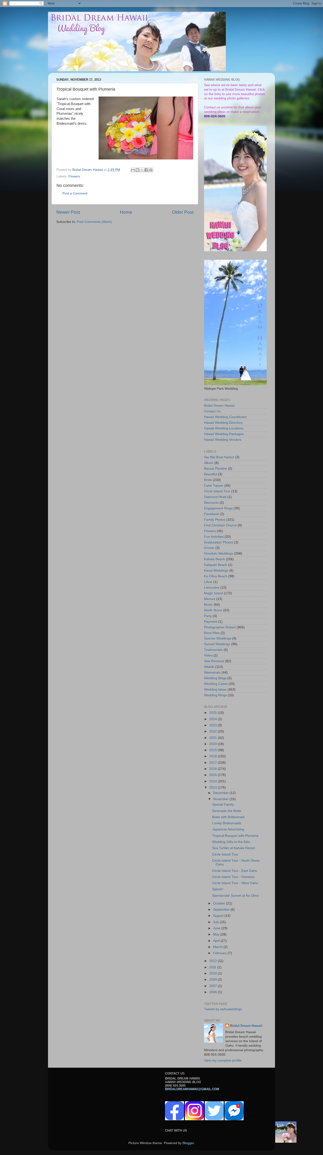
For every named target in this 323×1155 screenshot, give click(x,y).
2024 (213, 719)
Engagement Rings (218, 508)
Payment (210, 621)
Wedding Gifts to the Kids (231, 842)
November (221, 799)
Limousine (211, 587)
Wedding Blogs (215, 678)
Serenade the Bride (226, 811)
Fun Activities (214, 536)
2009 (213, 979)
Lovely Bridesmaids (226, 823)
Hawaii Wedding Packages (224, 434)
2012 (213, 961)
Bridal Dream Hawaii (219, 405)
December (221, 793)
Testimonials (213, 650)
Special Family (223, 804)
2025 (213, 712)
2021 (213, 738)
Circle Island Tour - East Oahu (234, 871)
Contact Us (212, 411)
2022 (213, 731)
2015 (213, 775)
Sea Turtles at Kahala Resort (233, 848)
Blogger (188, 1143)
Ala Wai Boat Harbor (219, 457)
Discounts (211, 502)
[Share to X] (142, 170)
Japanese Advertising (228, 829)
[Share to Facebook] (146, 170)
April (217, 941)
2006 (213, 992)
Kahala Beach (214, 559)
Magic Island (213, 593)
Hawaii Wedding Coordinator (225, 417)
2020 (213, 744)
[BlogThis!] (137, 170)
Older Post (182, 212)
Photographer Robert (220, 627)
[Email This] (133, 170)
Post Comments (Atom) (94, 222)
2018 (213, 756)
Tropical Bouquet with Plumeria (235, 836)
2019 (213, 750)
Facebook (211, 514)
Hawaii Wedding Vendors (222, 439)
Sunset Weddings (217, 644)
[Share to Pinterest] (150, 170)
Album (209, 463)
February (220, 953)
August (218, 915)
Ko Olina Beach (215, 576)
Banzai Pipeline (215, 468)
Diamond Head (215, 497)
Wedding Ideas (215, 689)
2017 (213, 762)
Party (208, 616)
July (216, 922)
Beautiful (210, 474)
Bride (208, 480)
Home (126, 212)
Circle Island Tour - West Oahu (235, 883)
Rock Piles (212, 633)
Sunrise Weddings (217, 638)
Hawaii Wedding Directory (223, 422)
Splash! (217, 889)
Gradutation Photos (218, 542)
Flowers (74, 176)
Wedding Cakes (216, 684)
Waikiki (209, 667)
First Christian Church (220, 525)
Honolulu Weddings (218, 553)
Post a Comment (74, 193)
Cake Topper (213, 485)
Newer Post (68, 212)
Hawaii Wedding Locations (224, 428)
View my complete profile (222, 1060)
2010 (213, 973)
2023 (213, 725)
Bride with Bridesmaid (228, 817)
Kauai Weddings (216, 570)
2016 (213, 769)
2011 (213, 967)
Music (208, 604)
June (217, 928)
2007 (213, 986)
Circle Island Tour (217, 491)
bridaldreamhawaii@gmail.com (192, 1089)
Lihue (208, 582)
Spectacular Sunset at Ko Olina (235, 895)
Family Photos (214, 519)
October (219, 903)
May (216, 934)
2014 (213, 781)
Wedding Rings (215, 695)
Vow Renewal (214, 661)
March (218, 947)
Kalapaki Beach (215, 565)
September (222, 909)
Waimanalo (212, 672)
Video (208, 655)
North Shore (213, 610)
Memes (209, 599)
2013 (213, 787)
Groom (209, 548)
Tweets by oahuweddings (223, 1009)
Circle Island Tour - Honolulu (233, 877)
